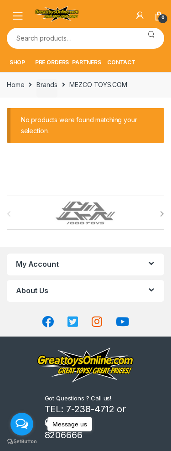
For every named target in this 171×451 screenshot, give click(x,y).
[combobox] (72, 38)
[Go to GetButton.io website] (21, 442)
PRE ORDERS (52, 62)
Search (151, 38)
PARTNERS (86, 62)
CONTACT (121, 62)
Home (15, 84)
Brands (46, 84)
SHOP (17, 62)
